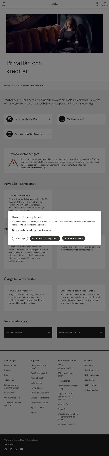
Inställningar (20, 238)
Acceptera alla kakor (73, 238)
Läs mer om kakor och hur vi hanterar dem (31, 230)
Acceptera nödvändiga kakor (45, 238)
